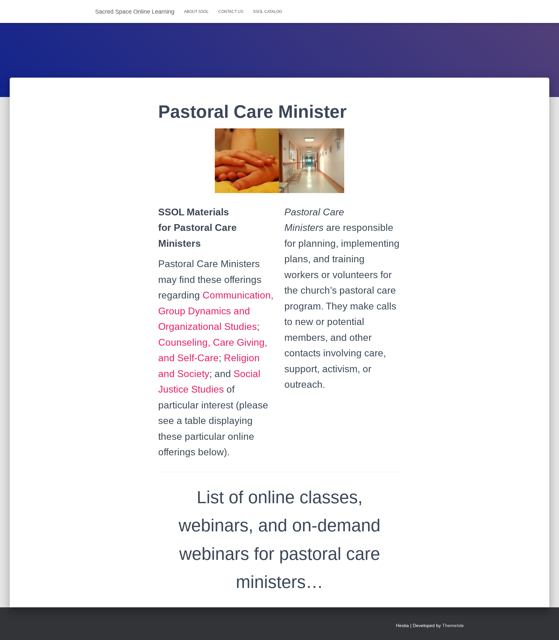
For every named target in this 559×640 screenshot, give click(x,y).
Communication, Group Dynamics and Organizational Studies (215, 311)
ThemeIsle (453, 625)
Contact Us (230, 11)
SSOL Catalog (267, 11)
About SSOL (196, 11)
